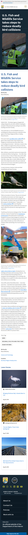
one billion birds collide (15, 139)
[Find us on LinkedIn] (14, 487)
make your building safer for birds (11, 308)
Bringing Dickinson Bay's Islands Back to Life (14, 394)
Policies (6, 510)
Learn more (9, 329)
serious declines (7, 204)
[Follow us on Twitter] (11, 487)
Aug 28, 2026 (6, 399)
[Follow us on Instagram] (7, 487)
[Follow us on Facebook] (4, 487)
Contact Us (7, 505)
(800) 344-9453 (7, 493)
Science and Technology (7, 355)
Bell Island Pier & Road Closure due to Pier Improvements (13, 462)
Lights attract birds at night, (8, 271)
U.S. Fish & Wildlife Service (11, 7)
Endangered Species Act (11, 423)
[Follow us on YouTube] (22, 487)
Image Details (14, 119)
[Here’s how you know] (14, 2)
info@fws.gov (18, 493)
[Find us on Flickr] (18, 487)
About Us (6, 501)
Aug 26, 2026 (6, 467)
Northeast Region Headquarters (9, 360)
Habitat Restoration (10, 389)
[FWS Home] (2, 6)
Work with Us (8, 514)
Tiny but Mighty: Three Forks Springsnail (11, 428)
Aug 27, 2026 (6, 433)
